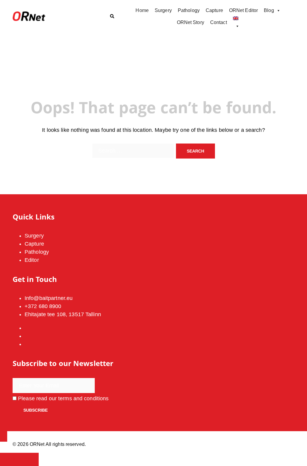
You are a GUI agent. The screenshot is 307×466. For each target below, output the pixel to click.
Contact (218, 22)
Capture (214, 10)
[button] (111, 16)
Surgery (163, 10)
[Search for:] (133, 150)
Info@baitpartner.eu (49, 298)
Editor (32, 260)
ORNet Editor (243, 10)
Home (142, 10)
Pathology (189, 10)
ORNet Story (190, 22)
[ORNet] (56, 16)
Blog (269, 10)
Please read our (62, 398)
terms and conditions (83, 398)
